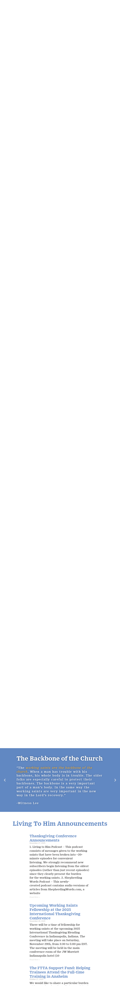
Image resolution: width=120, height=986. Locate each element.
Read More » (35, 897)
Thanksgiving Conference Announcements (53, 838)
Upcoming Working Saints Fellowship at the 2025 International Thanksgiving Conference (55, 911)
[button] (5, 780)
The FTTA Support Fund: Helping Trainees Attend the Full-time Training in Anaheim (60, 972)
